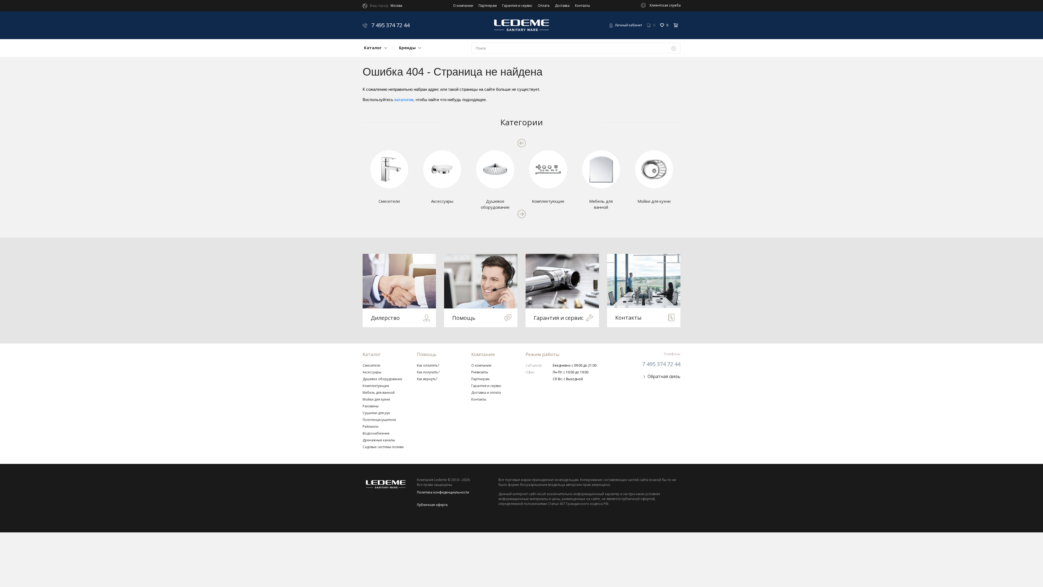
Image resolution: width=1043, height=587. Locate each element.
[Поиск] (673, 48)
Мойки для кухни (376, 399)
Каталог (373, 47)
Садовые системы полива (383, 447)
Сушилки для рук (376, 413)
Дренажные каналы (379, 440)
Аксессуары (372, 372)
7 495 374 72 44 (390, 25)
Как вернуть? (427, 379)
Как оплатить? (428, 365)
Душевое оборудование (382, 379)
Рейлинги (370, 426)
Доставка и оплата (486, 392)
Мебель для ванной (379, 392)
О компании (463, 5)
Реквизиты (479, 372)
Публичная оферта (432, 504)
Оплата (543, 5)
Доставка (562, 5)
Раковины (371, 406)
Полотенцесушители (379, 419)
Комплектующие (376, 385)
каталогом (403, 100)
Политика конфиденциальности (443, 492)
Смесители (371, 365)
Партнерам (488, 5)
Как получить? (428, 372)
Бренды (407, 47)
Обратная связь (664, 376)
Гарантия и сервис (517, 5)
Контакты (582, 5)
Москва (396, 5)
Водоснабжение (376, 433)
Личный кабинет (628, 25)
